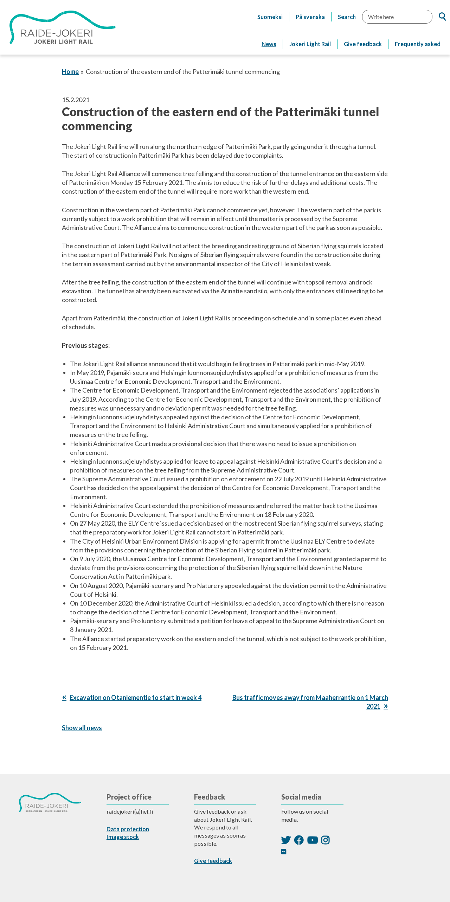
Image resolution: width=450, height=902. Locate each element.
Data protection (128, 829)
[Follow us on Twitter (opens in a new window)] (286, 840)
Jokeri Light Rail (310, 43)
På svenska (310, 16)
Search (347, 16)
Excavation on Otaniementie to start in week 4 (135, 697)
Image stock (123, 836)
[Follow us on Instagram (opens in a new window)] (325, 840)
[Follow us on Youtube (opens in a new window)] (312, 840)
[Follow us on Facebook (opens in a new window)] (299, 840)
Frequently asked (418, 43)
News (269, 43)
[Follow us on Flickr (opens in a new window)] (283, 851)
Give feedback (363, 43)
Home (70, 71)
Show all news (82, 728)
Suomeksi (270, 16)
